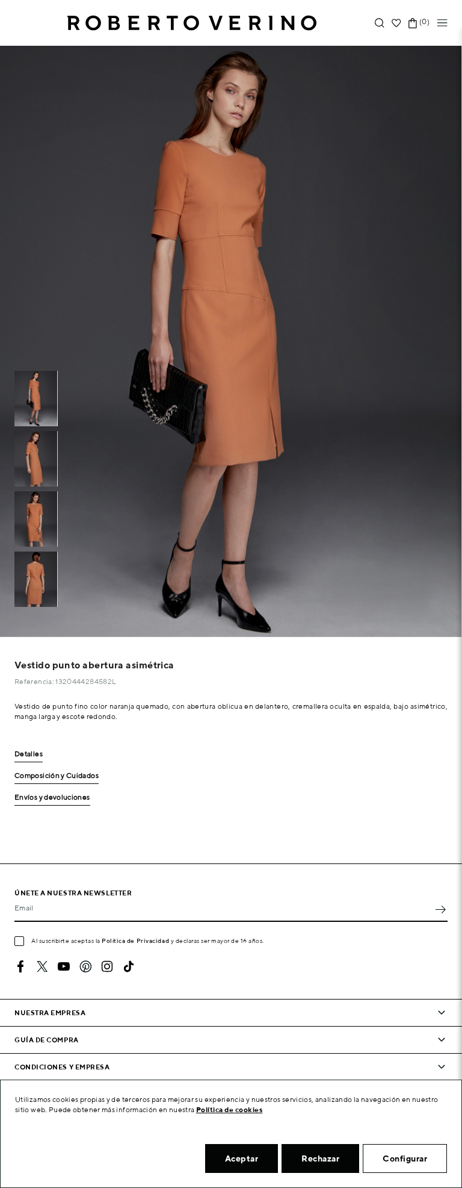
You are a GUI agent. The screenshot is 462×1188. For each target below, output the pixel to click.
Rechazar (320, 1158)
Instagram (107, 966)
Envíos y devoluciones (52, 797)
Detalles (28, 754)
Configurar (405, 1158)
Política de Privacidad (135, 940)
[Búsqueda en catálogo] (379, 23)
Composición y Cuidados (56, 776)
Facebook (20, 966)
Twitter (42, 966)
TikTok (129, 966)
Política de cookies (229, 1109)
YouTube (64, 966)
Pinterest (85, 966)
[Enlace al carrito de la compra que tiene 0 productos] (412, 23)
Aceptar (242, 1158)
